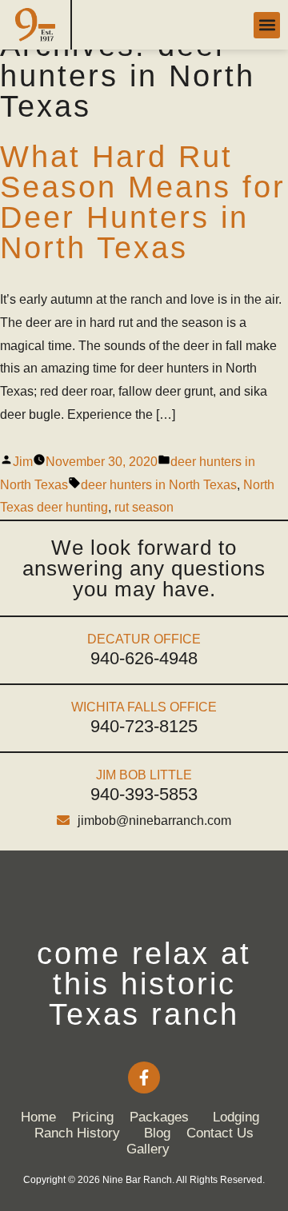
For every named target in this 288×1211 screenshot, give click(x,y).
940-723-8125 (144, 726)
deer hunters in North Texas (159, 485)
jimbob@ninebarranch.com (154, 820)
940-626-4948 (144, 658)
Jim (23, 461)
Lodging (236, 1117)
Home (38, 1117)
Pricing (93, 1117)
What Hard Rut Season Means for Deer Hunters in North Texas (143, 202)
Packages (159, 1117)
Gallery (148, 1149)
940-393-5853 (144, 794)
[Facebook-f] (144, 1077)
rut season (144, 507)
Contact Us (220, 1133)
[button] (267, 25)
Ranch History (77, 1133)
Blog (157, 1133)
